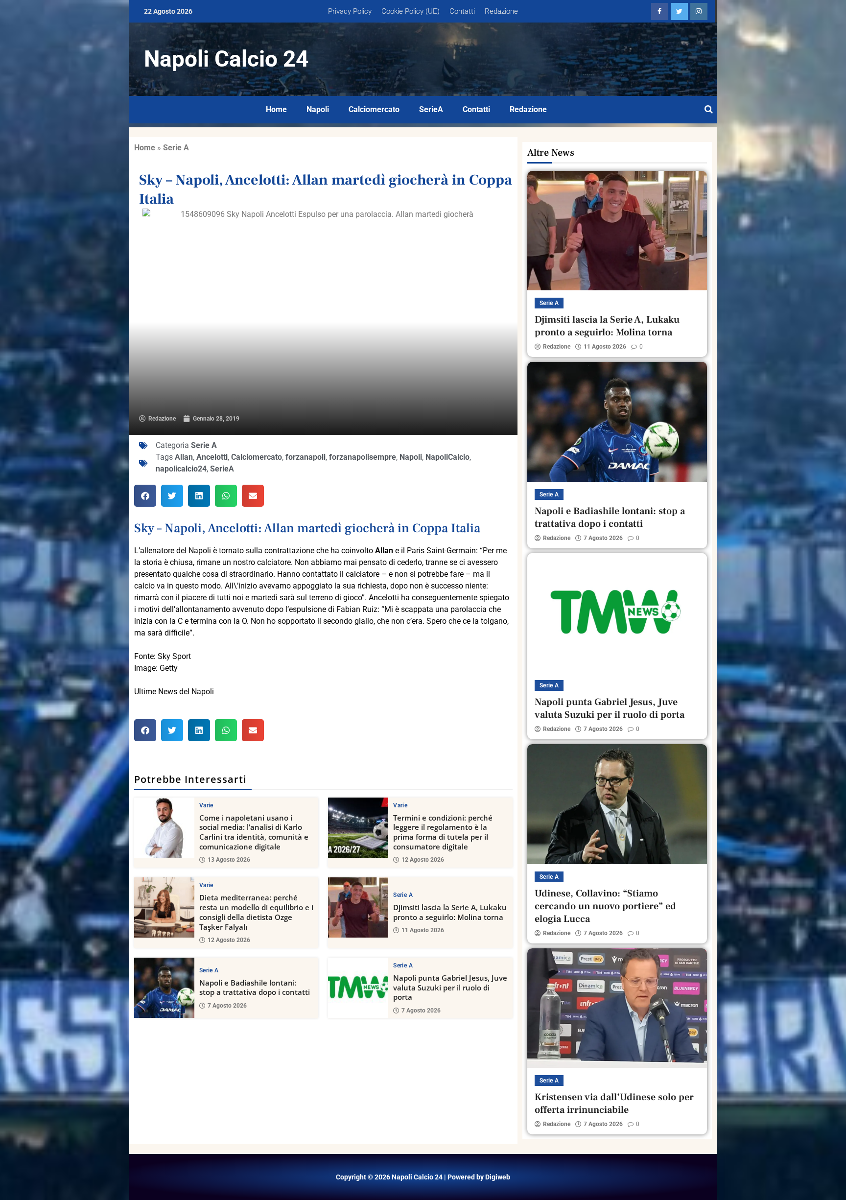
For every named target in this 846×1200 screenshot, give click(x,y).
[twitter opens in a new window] (679, 11)
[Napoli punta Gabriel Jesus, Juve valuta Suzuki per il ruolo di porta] (358, 988)
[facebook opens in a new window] (659, 11)
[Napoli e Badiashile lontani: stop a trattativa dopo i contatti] (164, 988)
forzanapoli (305, 457)
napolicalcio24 (181, 468)
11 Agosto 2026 (422, 930)
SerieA (431, 109)
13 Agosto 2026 (229, 860)
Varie (206, 805)
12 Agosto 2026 (422, 860)
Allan (184, 457)
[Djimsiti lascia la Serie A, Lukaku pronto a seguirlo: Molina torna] (358, 907)
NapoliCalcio (447, 457)
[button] (145, 496)
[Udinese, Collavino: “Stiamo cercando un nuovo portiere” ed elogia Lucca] (617, 804)
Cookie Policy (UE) (410, 11)
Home (276, 109)
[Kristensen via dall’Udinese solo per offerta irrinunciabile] (617, 1008)
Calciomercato (374, 109)
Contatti (462, 11)
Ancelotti (212, 457)
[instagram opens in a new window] (698, 11)
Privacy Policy (350, 11)
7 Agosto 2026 (227, 1006)
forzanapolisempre (362, 457)
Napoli (317, 109)
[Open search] (709, 109)
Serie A (176, 147)
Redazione (501, 11)
